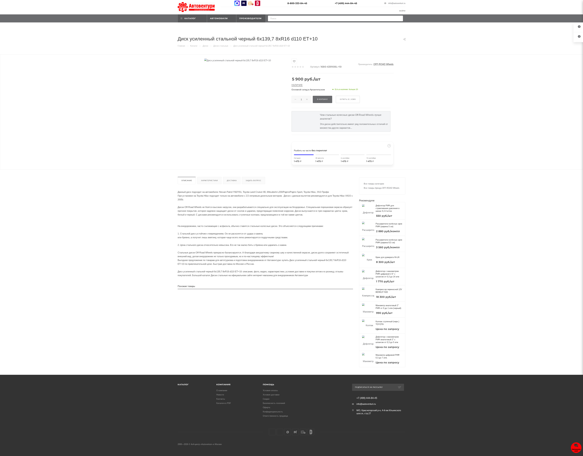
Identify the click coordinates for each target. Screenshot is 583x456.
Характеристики (209, 180)
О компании (221, 390)
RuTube (244, 3)
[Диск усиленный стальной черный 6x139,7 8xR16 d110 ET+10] (237, 60)
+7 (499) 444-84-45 (346, 3)
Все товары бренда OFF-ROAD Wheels (381, 188)
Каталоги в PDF (223, 403)
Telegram (230, 3)
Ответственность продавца (275, 416)
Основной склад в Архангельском (308, 89)
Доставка (232, 180)
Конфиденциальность (273, 412)
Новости (220, 395)
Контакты (220, 399)
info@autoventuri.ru (396, 3)
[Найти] (399, 18)
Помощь (268, 384)
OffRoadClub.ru (250, 3)
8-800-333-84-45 (297, 3)
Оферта (266, 407)
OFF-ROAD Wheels (383, 64)
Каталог (183, 384)
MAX (237, 3)
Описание (186, 180)
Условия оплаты (270, 390)
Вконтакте (223, 3)
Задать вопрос (253, 180)
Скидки (266, 399)
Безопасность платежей (274, 403)
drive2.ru (257, 3)
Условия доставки (271, 395)
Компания (223, 384)
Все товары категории (374, 184)
